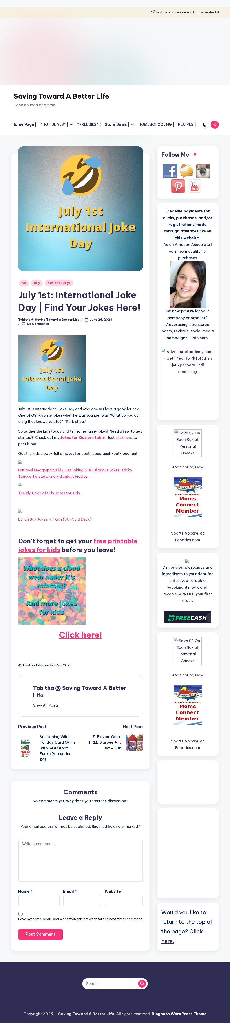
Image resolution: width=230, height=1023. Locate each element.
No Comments (38, 323)
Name (25, 891)
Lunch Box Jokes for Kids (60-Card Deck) (54, 519)
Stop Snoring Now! (187, 467)
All (24, 283)
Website (113, 891)
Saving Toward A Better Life (61, 96)
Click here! (80, 635)
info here (200, 337)
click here (123, 437)
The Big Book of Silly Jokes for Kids (49, 493)
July (37, 283)
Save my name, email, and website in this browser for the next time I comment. (80, 919)
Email (70, 891)
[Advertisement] (115, 51)
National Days (59, 283)
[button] (46, 705)
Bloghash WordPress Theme (179, 1013)
